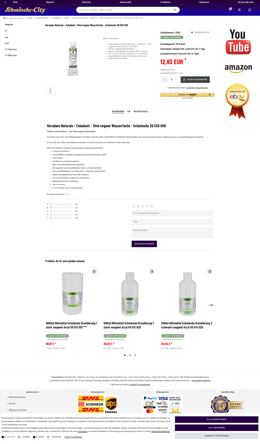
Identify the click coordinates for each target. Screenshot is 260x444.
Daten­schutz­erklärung (160, 431)
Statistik (26, 437)
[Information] (5, 2)
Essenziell (10, 437)
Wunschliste (202, 32)
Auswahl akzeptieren (217, 436)
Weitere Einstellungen (73, 437)
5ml (6, 37)
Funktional (56, 437)
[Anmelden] (240, 10)
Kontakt (12, 403)
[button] (187, 96)
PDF (129, 111)
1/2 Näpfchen (11, 49)
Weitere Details (141, 111)
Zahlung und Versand (18, 410)
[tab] (118, 111)
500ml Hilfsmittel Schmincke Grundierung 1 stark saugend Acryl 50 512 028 (129, 325)
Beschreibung (118, 111)
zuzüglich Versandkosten (197, 88)
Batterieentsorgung (17, 397)
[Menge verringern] (176, 79)
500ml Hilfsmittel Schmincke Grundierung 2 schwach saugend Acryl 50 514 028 (186, 325)
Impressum (82, 431)
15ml (7, 43)
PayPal (41, 437)
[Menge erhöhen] (171, 79)
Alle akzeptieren (216, 419)
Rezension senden (144, 244)
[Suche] (174, 10)
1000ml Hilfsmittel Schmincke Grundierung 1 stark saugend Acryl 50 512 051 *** (71, 325)
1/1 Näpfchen (11, 55)
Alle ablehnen (216, 428)
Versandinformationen (200, 380)
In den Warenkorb (197, 79)
